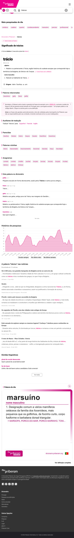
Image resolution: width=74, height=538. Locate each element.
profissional (64, 27)
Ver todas (37, 375)
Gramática (4, 506)
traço (51, 149)
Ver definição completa (63, 463)
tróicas (20, 165)
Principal (4, 495)
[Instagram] (6, 485)
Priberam (4, 519)
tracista (44, 149)
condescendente (33, 27)
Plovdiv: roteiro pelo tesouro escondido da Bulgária (19, 297)
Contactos (4, 516)
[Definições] (66, 10)
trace (20, 96)
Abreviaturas (5, 504)
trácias (13, 136)
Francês (29, 123)
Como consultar (6, 502)
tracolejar (59, 149)
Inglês (35, 123)
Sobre (3, 499)
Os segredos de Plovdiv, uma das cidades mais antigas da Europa (24, 310)
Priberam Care (5, 528)
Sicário (4, 284)
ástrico (13, 165)
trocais (50, 161)
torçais (35, 161)
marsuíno (45, 27)
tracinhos (43, 136)
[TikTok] (9, 485)
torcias (43, 161)
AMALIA (52, 104)
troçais (57, 161)
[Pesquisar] (15, 10)
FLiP (3, 521)
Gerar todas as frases (11, 41)
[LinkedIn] (12, 485)
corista (5, 161)
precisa (54, 27)
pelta (26, 96)
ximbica (5, 27)
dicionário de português (41, 476)
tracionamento (26, 149)
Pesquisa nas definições (8, 497)
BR (7, 10)
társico (5, 165)
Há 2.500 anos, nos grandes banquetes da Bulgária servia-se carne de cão (27, 271)
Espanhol (22, 123)
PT (4, 10)
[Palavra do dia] (69, 386)
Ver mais (37, 218)
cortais (13, 161)
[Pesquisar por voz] (19, 10)
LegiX (3, 523)
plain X (3, 526)
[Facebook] (3, 485)
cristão (20, 161)
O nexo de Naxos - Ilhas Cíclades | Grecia (16, 339)
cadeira (13, 27)
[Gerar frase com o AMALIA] (28, 78)
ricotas (65, 161)
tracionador (14, 149)
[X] (15, 485)
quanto (21, 27)
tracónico (6, 96)
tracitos (6, 136)
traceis (34, 136)
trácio (21, 136)
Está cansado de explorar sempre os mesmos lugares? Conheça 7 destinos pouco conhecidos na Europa (35, 324)
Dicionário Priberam (8, 37)
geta (14, 96)
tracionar (36, 149)
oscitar (28, 161)
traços (27, 136)
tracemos (52, 136)
